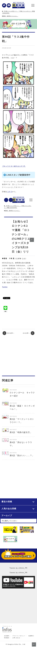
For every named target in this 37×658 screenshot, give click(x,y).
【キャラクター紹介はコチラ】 (14, 166)
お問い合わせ (16, 637)
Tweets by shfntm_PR (18, 568)
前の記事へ (10, 333)
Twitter (5, 287)
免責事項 (31, 635)
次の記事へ (26, 333)
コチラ (9, 191)
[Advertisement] (18, 355)
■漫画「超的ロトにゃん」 (10, 16)
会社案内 (6, 635)
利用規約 (6, 637)
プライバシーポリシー (18, 635)
